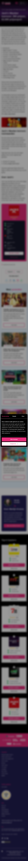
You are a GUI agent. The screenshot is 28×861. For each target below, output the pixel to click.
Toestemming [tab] (5, 416)
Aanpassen (13, 443)
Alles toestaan (14, 439)
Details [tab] (14, 416)
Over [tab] (23, 416)
